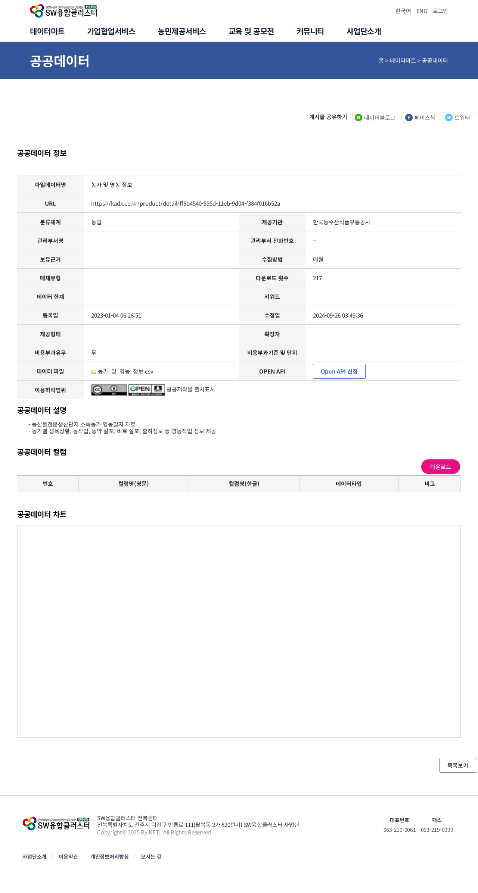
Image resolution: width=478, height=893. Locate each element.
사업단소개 (34, 856)
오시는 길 (151, 856)
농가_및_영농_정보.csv (125, 371)
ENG (422, 11)
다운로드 (440, 467)
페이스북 (425, 117)
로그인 (440, 11)
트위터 (462, 117)
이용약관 (68, 856)
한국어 (403, 11)
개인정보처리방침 (109, 856)
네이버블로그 (379, 117)
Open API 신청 (339, 371)
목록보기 (457, 765)
